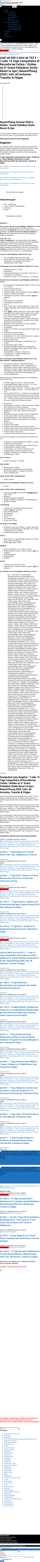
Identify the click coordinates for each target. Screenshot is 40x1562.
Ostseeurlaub (8, 1481)
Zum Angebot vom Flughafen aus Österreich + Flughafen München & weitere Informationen (17, 178)
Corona (6, 1479)
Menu (14, 6)
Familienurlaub (8, 1486)
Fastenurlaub (8, 1483)
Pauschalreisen (9, 43)
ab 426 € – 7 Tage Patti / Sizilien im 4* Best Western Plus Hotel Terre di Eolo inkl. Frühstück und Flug (19, 878)
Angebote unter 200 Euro (12, 1434)
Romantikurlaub (9, 1504)
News (5, 1485)
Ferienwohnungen (9, 1495)
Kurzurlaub (7, 1493)
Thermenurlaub (8, 1490)
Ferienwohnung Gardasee (8, 1537)
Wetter (6, 1474)
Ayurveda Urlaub (9, 1448)
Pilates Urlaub (8, 1472)
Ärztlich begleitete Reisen (12, 1492)
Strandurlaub (8, 1467)
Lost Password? (29, 1557)
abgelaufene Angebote (11, 1465)
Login (2, 1561)
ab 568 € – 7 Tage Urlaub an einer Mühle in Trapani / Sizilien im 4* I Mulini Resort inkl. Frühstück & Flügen (18, 1064)
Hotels (18, 54)
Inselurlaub (7, 1455)
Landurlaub (7, 1500)
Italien (4, 1188)
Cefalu (13, 1188)
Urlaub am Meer (9, 1449)
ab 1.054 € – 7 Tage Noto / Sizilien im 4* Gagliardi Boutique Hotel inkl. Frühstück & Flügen (18, 929)
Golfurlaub (7, 1460)
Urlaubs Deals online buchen (9, 1542)
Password (3, 1557)
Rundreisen (3, 993)
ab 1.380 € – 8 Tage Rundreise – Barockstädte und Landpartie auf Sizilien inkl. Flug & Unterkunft (18, 985)
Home (2, 43)
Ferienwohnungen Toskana (8, 1541)
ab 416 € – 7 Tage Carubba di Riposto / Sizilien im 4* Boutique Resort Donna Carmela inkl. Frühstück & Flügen (17, 1140)
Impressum (22, 1546)
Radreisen (7, 1488)
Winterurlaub (8, 1470)
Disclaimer (3, 1546)
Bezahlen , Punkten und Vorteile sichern (13, 1266)
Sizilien (8, 1188)
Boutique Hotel (8, 1444)
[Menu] (1, 40)
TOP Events (7, 1469)
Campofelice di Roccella (11, 1186)
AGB (8, 1546)
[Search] (1, 42)
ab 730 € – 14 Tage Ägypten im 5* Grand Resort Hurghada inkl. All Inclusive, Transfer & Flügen (19, 1238)
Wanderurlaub (8, 1453)
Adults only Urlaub (10, 1463)
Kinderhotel (7, 1437)
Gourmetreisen (8, 1497)
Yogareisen (7, 1435)
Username (3, 1555)
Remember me (6, 1559)
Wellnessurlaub (8, 1456)
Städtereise (7, 1451)
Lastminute (7, 1458)
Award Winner (8, 1506)
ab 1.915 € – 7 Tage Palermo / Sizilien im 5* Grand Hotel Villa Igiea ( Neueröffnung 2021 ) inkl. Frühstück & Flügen (20, 904)
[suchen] (19, 1551)
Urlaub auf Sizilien (6, 1539)
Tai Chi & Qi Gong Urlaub (12, 1477)
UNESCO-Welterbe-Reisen (12, 1499)
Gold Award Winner (10, 1442)
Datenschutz (14, 1546)
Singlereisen (7, 1476)
